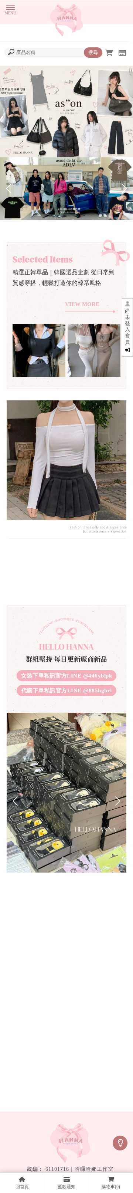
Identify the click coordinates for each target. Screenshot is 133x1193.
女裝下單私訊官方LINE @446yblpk (66, 676)
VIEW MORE (82, 304)
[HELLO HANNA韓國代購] (66, 21)
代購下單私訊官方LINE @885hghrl (66, 690)
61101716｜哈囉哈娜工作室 (79, 1169)
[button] (9, 188)
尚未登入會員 (127, 326)
